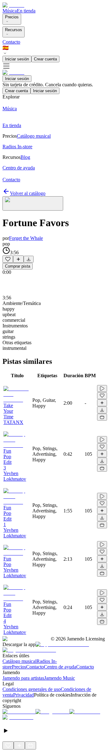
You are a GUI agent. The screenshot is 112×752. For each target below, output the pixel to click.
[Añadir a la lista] (18, 259)
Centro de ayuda (60, 666)
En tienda (26, 10)
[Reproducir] (102, 388)
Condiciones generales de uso (31, 689)
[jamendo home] (13, 5)
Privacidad (23, 694)
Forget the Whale (26, 238)
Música (9, 10)
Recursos (13, 29)
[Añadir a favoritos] (7, 259)
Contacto (11, 42)
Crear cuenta (45, 59)
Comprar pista (17, 266)
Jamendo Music (59, 678)
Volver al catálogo (27, 193)
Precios (12, 17)
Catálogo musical (19, 661)
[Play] (32, 203)
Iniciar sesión (17, 59)
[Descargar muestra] (29, 259)
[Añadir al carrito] (102, 417)
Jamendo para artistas (23, 678)
